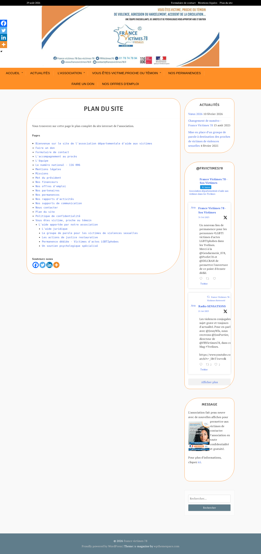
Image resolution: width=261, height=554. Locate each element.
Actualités (40, 73)
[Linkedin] (49, 265)
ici (199, 462)
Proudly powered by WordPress (102, 546)
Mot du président (48, 177)
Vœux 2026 (195, 114)
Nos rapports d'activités (55, 199)
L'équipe (42, 160)
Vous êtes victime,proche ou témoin (125, 73)
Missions (42, 173)
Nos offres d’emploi (120, 84)
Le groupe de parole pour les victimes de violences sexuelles (90, 233)
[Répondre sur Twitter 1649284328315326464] (202, 364)
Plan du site (226, 2)
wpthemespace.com (166, 546)
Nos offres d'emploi (51, 186)
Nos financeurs (47, 182)
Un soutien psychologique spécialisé (70, 245)
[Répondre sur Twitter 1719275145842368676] (202, 279)
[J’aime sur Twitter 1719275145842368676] (215, 279)
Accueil (13, 73)
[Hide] (1, 51)
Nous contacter (47, 207)
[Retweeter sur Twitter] (208, 297)
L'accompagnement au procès (56, 156)
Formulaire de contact (183, 2)
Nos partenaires (47, 190)
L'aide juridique (54, 228)
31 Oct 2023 (203, 217)
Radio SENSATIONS (212, 306)
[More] (56, 265)
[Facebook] (35, 265)
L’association (70, 73)
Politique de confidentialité (58, 216)
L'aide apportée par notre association (68, 224)
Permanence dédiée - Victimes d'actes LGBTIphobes (80, 241)
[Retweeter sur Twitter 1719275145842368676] (208, 279)
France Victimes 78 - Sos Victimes (212, 210)
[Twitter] (42, 265)
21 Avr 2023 (203, 311)
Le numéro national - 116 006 (58, 165)
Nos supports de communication (59, 203)
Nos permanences (184, 73)
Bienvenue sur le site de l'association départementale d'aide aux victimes (94, 143)
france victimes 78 (135, 541)
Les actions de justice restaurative (70, 237)
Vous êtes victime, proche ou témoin (63, 220)
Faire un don (83, 84)
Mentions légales (207, 2)
